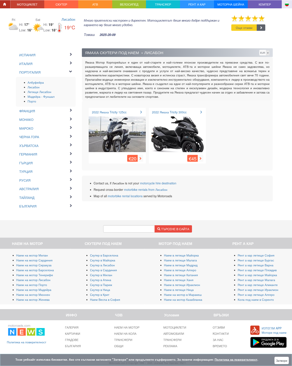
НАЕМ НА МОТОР (126, 327)
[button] (27, 4)
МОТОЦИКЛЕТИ (174, 327)
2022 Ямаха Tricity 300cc (169, 112)
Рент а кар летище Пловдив (257, 270)
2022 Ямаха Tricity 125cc (109, 112)
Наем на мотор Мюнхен (33, 294)
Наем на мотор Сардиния (34, 260)
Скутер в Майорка (102, 260)
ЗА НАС (218, 340)
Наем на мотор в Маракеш (183, 294)
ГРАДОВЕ (71, 340)
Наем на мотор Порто (31, 285)
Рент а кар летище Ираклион (258, 289)
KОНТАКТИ (221, 333)
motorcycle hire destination (158, 183)
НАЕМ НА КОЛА (125, 333)
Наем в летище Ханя (178, 280)
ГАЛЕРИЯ (71, 327)
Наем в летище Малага (180, 260)
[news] (26, 329)
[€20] (117, 132)
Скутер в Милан (101, 275)
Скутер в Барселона (104, 255)
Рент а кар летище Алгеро (256, 294)
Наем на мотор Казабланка (183, 299)
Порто (32, 101)
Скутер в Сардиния (103, 270)
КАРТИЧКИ (72, 333)
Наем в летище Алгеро (180, 270)
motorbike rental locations (125, 196)
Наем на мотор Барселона (35, 270)
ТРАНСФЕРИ (123, 340)
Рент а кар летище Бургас (256, 260)
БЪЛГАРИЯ (73, 346)
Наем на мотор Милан (32, 255)
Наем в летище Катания (181, 275)
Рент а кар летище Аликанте (258, 285)
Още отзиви (244, 27)
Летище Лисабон (39, 92)
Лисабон (68, 19)
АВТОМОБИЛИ (173, 333)
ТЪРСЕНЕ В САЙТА (174, 229)
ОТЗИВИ (219, 327)
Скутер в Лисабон (102, 265)
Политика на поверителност (26, 342)
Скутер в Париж (101, 285)
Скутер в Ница (100, 289)
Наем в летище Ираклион (182, 285)
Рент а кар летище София (256, 255)
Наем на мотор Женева (33, 299)
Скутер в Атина (100, 280)
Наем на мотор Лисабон (33, 280)
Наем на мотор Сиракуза (34, 265)
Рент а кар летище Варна (255, 265)
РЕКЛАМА (170, 346)
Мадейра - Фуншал (41, 96)
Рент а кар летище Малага (256, 280)
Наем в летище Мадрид (181, 265)
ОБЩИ (118, 346)
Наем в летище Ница (179, 289)
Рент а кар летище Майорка (257, 275)
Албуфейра (36, 82)
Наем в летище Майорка (181, 255)
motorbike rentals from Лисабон (145, 189)
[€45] (177, 132)
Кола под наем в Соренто (256, 299)
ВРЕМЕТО (220, 346)
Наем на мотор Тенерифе (34, 275)
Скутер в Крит (99, 294)
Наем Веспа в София (105, 299)
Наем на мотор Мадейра (33, 289)
